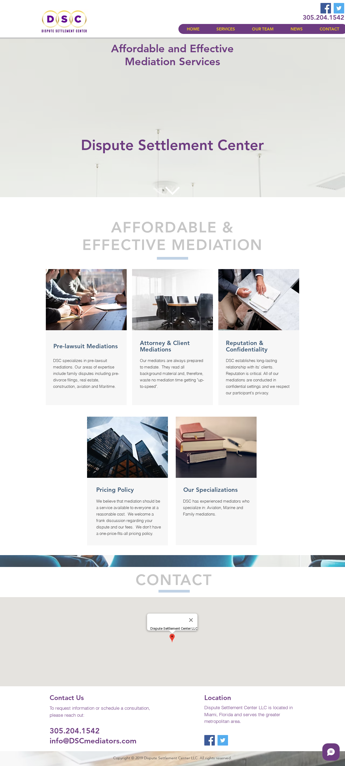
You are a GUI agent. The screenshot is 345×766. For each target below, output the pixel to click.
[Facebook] (325, 8)
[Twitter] (339, 8)
